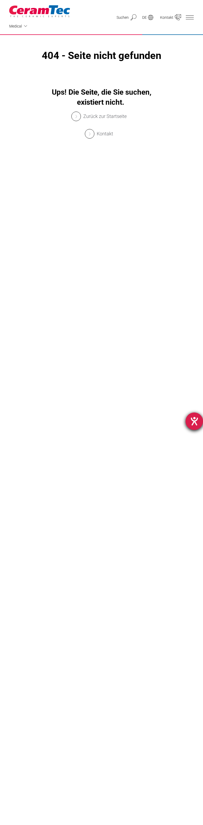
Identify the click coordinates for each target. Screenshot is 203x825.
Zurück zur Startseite (105, 116)
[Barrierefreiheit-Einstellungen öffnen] (194, 421)
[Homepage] (39, 11)
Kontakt (105, 133)
